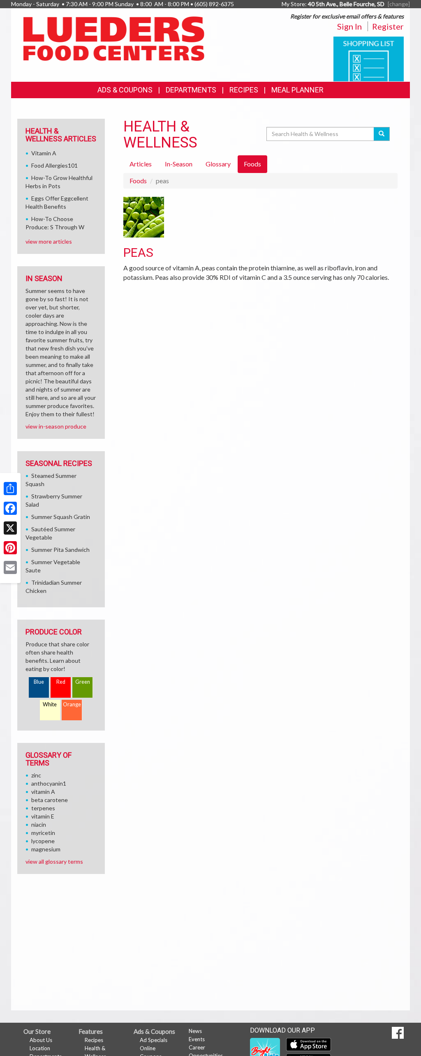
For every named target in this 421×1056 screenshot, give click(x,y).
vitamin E (42, 816)
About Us (41, 1040)
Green (82, 682)
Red (60, 682)
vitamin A (43, 791)
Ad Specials (153, 1040)
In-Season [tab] (178, 164)
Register (388, 26)
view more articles (48, 241)
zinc (36, 775)
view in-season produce (55, 426)
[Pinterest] (10, 548)
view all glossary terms (54, 861)
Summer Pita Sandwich (60, 549)
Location (40, 1048)
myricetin (43, 832)
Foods (138, 180)
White (50, 704)
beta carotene (49, 799)
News (195, 1031)
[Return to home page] (113, 37)
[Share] (10, 488)
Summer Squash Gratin (60, 516)
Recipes (243, 89)
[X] (10, 528)
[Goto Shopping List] (368, 58)
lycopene (43, 840)
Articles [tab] (141, 164)
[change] (399, 3)
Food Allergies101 (54, 165)
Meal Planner (297, 89)
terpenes (43, 808)
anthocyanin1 (48, 783)
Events (197, 1039)
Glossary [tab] (218, 164)
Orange (72, 704)
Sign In (349, 26)
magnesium (45, 849)
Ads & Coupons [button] (125, 89)
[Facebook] (10, 508)
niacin (38, 824)
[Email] (10, 567)
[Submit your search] (382, 134)
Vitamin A (43, 153)
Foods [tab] (252, 164)
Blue (39, 682)
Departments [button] (191, 89)
